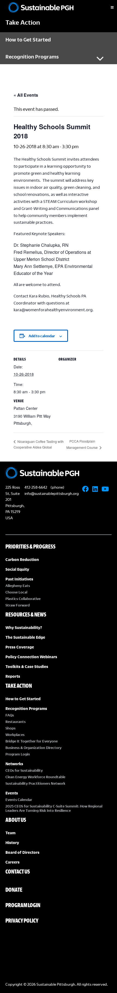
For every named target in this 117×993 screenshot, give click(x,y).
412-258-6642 (35, 487)
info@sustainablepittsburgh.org (51, 493)
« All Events (26, 95)
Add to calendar (42, 336)
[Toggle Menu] (107, 7)
